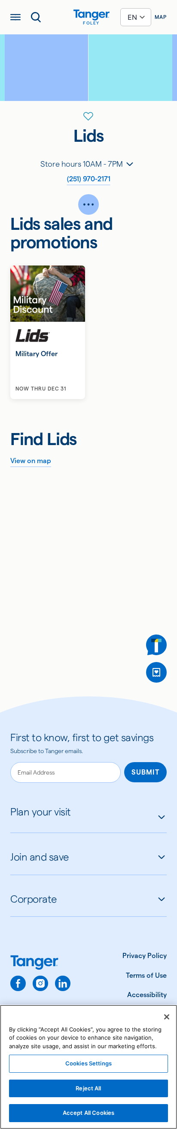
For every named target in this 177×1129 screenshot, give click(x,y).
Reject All (88, 1088)
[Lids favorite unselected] (88, 116)
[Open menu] (15, 17)
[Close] (166, 1016)
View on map (30, 460)
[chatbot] (156, 645)
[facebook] (18, 983)
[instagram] (40, 983)
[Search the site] (36, 17)
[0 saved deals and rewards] (156, 672)
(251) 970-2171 (88, 179)
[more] (88, 204)
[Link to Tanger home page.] (40, 963)
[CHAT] (156, 645)
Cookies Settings (88, 1063)
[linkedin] (62, 983)
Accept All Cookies (88, 1112)
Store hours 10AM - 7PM (81, 164)
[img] (91, 15)
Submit (145, 772)
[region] (88, 1067)
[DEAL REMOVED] (156, 672)
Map (161, 17)
